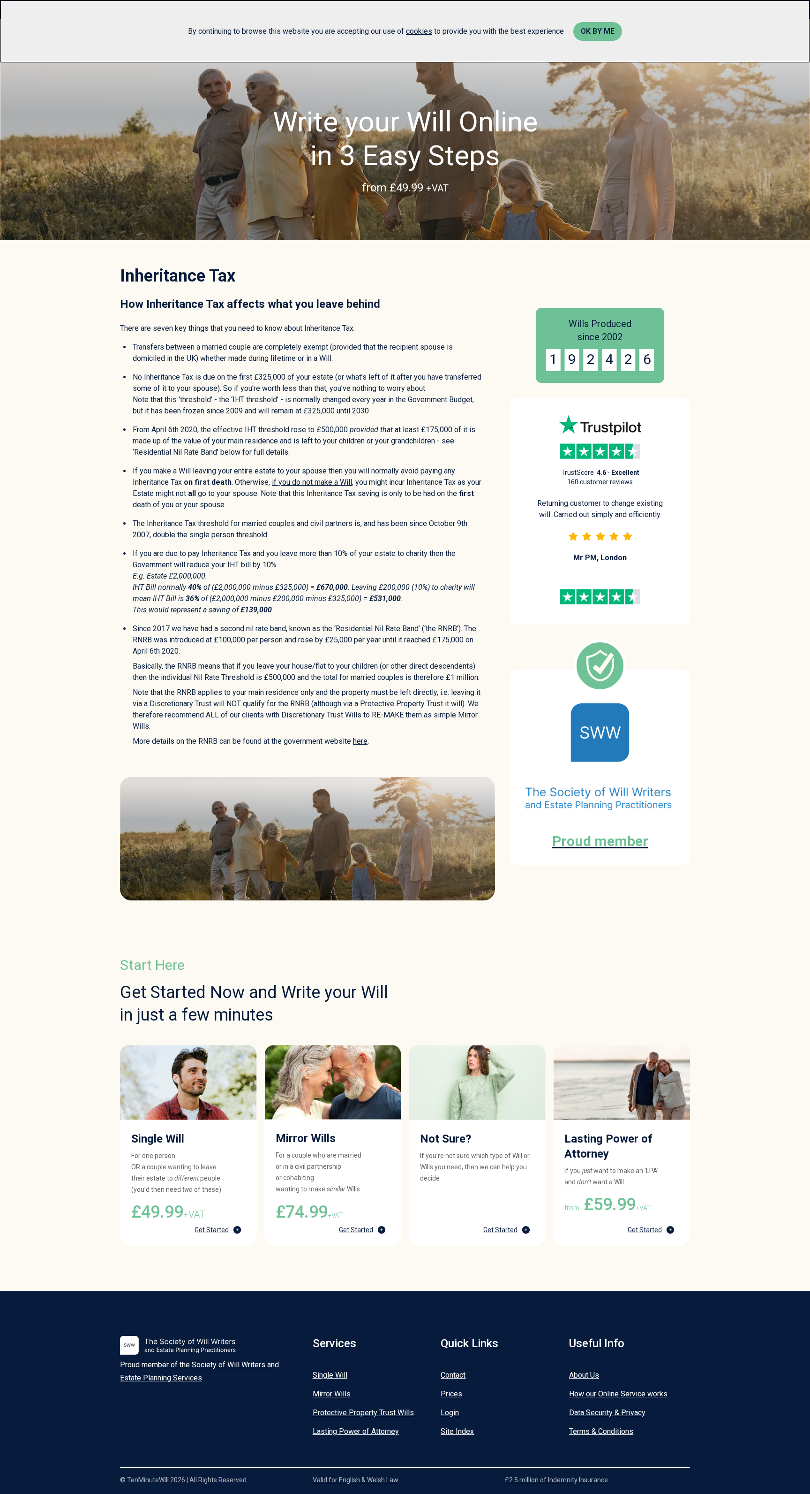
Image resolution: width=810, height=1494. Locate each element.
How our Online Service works (618, 1393)
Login (450, 1412)
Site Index (457, 1431)
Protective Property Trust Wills (363, 1412)
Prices (451, 1393)
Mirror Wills (332, 1393)
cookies (419, 31)
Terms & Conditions (601, 1431)
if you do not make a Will (312, 482)
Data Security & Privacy (607, 1412)
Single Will (330, 1375)
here (360, 741)
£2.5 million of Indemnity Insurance (556, 1480)
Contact (453, 1375)
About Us (584, 1375)
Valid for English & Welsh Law (355, 1480)
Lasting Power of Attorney (356, 1431)
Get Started (212, 1230)
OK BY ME (598, 31)
